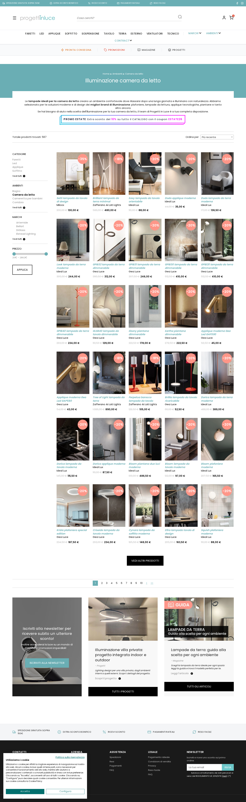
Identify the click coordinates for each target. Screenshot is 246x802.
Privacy (152, 765)
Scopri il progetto (106, 678)
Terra (122, 33)
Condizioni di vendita (159, 761)
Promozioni (116, 50)
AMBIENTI (212, 33)
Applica (22, 270)
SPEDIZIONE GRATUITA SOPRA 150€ (23, 3)
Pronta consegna (78, 50)
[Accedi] (224, 18)
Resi (112, 761)
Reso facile (154, 770)
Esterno (136, 33)
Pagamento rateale (159, 757)
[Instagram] (242, 3)
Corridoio (18, 202)
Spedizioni (115, 757)
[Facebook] (237, 3)
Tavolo (109, 33)
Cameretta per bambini (27, 198)
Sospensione (90, 33)
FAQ (112, 770)
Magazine (148, 50)
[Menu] (14, 18)
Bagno (16, 191)
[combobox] (217, 137)
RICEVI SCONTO (99, 3)
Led (41, 33)
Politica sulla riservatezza (70, 757)
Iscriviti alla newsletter (47, 663)
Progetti (178, 50)
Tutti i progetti (123, 691)
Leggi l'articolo (180, 673)
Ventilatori (155, 33)
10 (141, 583)
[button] (231, 18)
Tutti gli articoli (199, 686)
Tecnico (173, 33)
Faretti (30, 33)
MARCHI (193, 33)
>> (152, 583)
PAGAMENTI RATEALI (130, 3)
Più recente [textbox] (209, 137)
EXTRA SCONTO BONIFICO (66, 3)
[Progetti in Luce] (37, 18)
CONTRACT (122, 40)
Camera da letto (23, 194)
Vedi (224, 776)
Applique (54, 33)
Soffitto (71, 33)
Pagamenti (116, 765)
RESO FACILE (160, 3)
